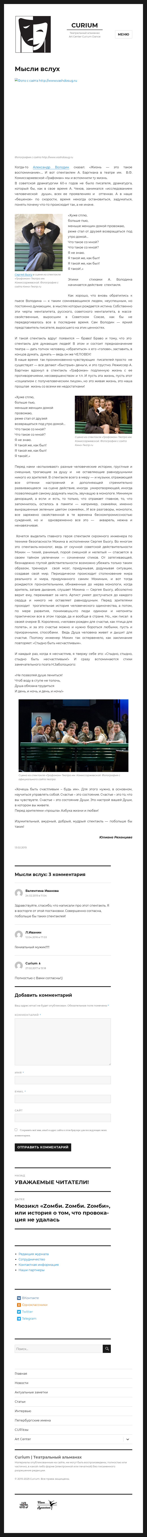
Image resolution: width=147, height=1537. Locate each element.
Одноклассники (34, 1305)
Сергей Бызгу (23, 274)
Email (20, 1091)
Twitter (27, 1312)
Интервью (23, 1411)
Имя (19, 1072)
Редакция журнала (34, 1254)
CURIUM (84, 25)
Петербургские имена (33, 1420)
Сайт (19, 1110)
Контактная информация (39, 1265)
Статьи (20, 1402)
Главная (21, 1373)
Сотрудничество (32, 1259)
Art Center (23, 1439)
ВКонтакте (30, 1298)
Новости (21, 1383)
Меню (123, 34)
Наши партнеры (32, 1270)
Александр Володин (51, 167)
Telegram (29, 1318)
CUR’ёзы (22, 1430)
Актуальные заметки (31, 1392)
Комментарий (28, 1015)
